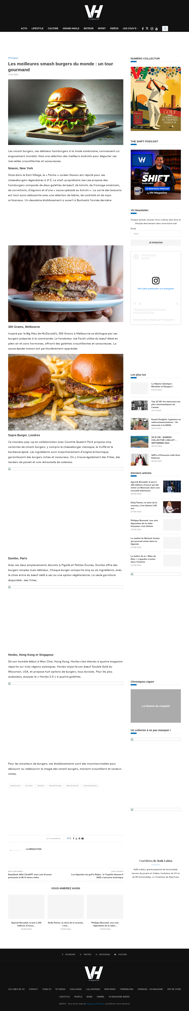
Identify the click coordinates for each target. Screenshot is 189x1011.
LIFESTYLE (64, 997)
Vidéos (114, 28)
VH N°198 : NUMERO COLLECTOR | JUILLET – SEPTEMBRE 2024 (163, 440)
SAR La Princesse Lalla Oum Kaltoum (165, 456)
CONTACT (33, 989)
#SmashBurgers (90, 786)
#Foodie (41, 786)
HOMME (100, 997)
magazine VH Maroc (96, 1004)
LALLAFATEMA (93, 989)
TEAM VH (46, 989)
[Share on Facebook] (73, 838)
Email (133, 229)
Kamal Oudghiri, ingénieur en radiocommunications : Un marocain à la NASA (166, 422)
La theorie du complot (156, 706)
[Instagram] (152, 29)
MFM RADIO (109, 989)
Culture (53, 28)
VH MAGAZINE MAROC (119, 997)
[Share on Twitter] (76, 838)
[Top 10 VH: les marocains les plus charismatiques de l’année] (139, 406)
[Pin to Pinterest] (79, 838)
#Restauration (73, 786)
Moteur (88, 28)
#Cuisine (28, 786)
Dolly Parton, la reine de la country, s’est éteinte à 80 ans (144, 505)
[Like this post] (70, 838)
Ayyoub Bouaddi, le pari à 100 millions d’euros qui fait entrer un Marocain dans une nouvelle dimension (145, 486)
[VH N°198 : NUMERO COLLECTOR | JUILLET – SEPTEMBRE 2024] (139, 442)
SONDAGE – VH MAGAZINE (150, 989)
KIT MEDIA (60, 989)
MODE (89, 997)
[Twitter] (147, 29)
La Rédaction (33, 849)
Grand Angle (71, 28)
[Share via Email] (83, 838)
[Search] (165, 28)
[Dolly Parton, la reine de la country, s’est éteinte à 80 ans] (66, 907)
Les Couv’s (129, 28)
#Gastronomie (55, 786)
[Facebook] (143, 29)
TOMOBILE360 (126, 989)
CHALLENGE (76, 989)
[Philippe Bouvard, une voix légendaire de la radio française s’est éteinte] (105, 907)
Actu (24, 28)
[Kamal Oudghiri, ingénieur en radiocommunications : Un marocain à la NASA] (139, 424)
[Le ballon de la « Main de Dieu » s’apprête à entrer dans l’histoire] (172, 561)
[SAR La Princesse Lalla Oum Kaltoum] (139, 460)
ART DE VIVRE (174, 989)
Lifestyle (37, 28)
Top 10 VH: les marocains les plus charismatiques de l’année (165, 404)
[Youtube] (156, 29)
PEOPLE (78, 997)
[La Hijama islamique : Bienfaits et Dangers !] (139, 388)
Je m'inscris (156, 242)
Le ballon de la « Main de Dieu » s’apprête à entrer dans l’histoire (143, 559)
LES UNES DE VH (16, 989)
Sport (102, 28)
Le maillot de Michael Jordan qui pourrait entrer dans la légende (145, 541)
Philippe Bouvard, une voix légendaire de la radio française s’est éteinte (144, 523)
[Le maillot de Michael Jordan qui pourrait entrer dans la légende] (172, 543)
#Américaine (15, 786)
